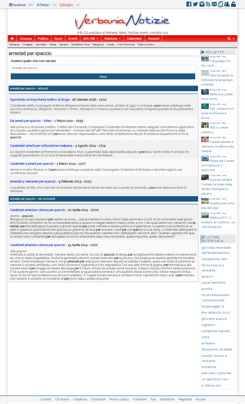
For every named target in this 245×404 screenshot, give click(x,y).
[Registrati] (227, 5)
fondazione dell (214, 259)
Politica (43, 38)
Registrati (185, 399)
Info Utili (89, 38)
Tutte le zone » (146, 44)
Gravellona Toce (80, 44)
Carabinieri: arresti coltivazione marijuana (41, 145)
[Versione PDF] (220, 5)
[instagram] (202, 5)
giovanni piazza (214, 319)
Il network (140, 399)
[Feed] (208, 5)
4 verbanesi (33, 181)
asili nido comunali (216, 373)
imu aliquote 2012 (216, 312)
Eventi (72, 38)
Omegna (27, 44)
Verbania (14, 44)
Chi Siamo (62, 399)
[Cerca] (231, 38)
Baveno (64, 44)
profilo (207, 289)
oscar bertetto (214, 282)
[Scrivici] (215, 5)
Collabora (80, 399)
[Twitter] (196, 5)
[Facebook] (189, 5)
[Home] (12, 38)
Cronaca (26, 38)
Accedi (200, 399)
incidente (209, 367)
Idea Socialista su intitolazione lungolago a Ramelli (217, 80)
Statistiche (167, 399)
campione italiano (216, 331)
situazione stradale (217, 349)
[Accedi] (233, 5)
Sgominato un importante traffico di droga (39, 99)
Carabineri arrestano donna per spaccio (37, 210)
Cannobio (41, 44)
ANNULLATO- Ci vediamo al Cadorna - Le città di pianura (218, 222)
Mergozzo (98, 44)
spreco (207, 276)
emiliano (208, 343)
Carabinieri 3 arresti (32, 163)
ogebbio (208, 325)
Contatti (45, 399)
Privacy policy (119, 399)
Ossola (110, 44)
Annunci (153, 38)
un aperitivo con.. (215, 379)
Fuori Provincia (126, 44)
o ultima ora (211, 385)
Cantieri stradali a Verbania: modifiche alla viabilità (217, 146)
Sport (58, 38)
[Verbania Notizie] (122, 29)
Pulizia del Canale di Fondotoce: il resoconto (217, 165)
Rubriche (111, 38)
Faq (153, 399)
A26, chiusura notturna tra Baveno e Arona (217, 113)
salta (205, 337)
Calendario (134, 38)
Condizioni (98, 399)
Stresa (52, 44)
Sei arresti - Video (31, 121)
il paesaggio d (213, 306)
